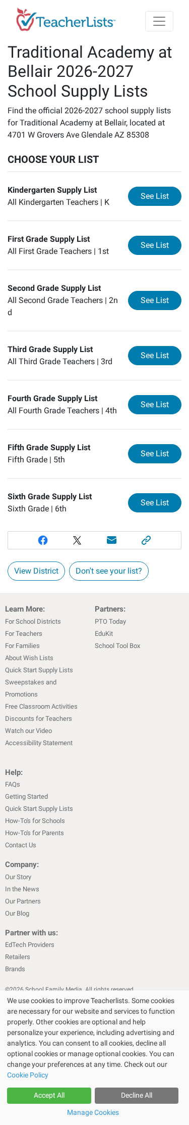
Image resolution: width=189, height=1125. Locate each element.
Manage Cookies (93, 1112)
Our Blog (17, 913)
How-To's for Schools (35, 821)
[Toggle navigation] (159, 21)
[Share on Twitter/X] (77, 540)
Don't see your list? (109, 571)
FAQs (12, 784)
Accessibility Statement (39, 743)
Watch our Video (28, 730)
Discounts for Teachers (38, 718)
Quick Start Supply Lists (39, 670)
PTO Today (110, 621)
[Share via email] (112, 540)
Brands (15, 969)
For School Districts (33, 621)
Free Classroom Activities (41, 706)
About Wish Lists (29, 658)
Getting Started (26, 796)
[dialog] (94, 1057)
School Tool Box (117, 646)
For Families (22, 646)
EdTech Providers (29, 944)
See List (161, 196)
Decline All (136, 1095)
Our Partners (23, 901)
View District (36, 571)
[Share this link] (146, 540)
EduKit (104, 633)
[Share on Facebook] (42, 540)
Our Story (18, 877)
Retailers (17, 957)
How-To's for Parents (34, 833)
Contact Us (20, 845)
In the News (22, 889)
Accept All (49, 1095)
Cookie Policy (27, 1075)
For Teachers (23, 633)
